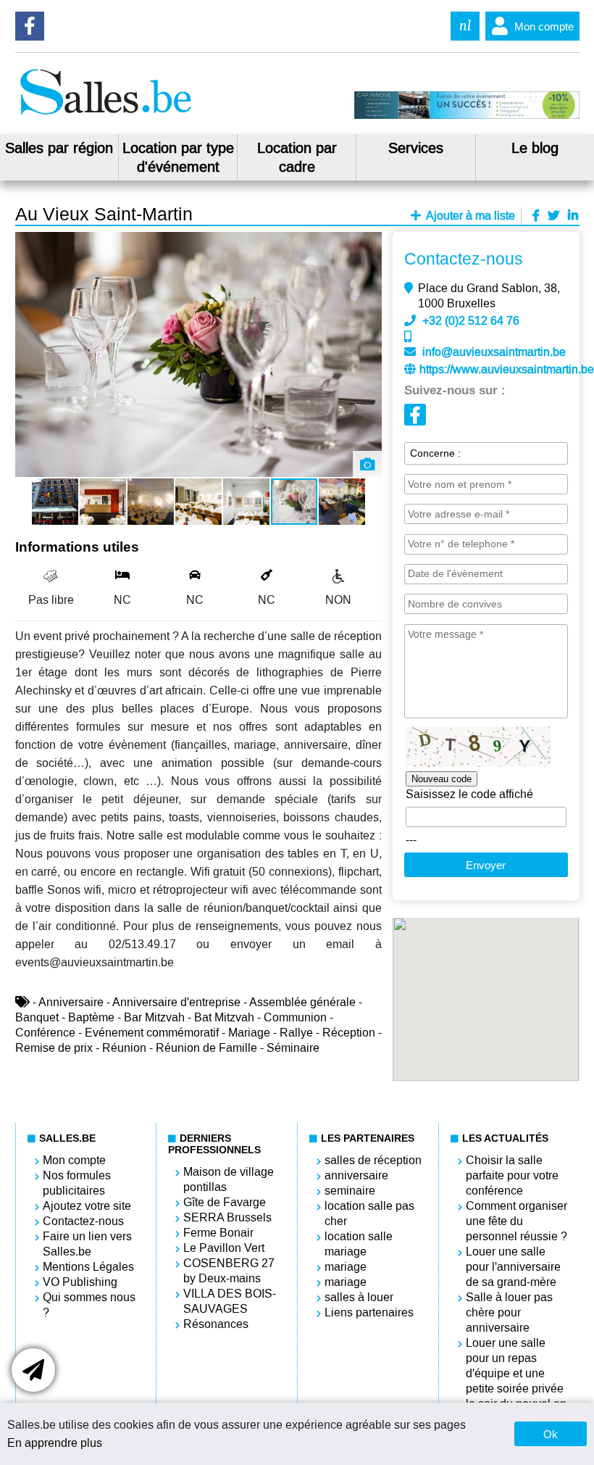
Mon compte (544, 26)
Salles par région (59, 147)
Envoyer (486, 865)
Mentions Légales (88, 1266)
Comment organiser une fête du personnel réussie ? (516, 1221)
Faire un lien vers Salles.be (87, 1244)
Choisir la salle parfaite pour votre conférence (512, 1175)
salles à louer (359, 1297)
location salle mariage (359, 1244)
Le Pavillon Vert (223, 1248)
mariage (346, 1266)
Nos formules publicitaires (77, 1183)
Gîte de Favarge (224, 1202)
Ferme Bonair (218, 1232)
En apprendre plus (54, 1443)
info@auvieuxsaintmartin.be (494, 352)
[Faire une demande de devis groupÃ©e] (33, 1370)
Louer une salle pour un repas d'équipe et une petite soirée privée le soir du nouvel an (516, 1373)
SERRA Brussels (227, 1217)
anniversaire (356, 1175)
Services (415, 147)
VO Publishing (80, 1282)
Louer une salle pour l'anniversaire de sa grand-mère (513, 1267)
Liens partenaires (369, 1312)
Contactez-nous (83, 1221)
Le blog (535, 147)
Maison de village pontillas (228, 1179)
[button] (368, 245)
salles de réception (373, 1160)
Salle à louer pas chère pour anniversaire (509, 1312)
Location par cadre (297, 157)
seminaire (350, 1190)
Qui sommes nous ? (89, 1305)
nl (465, 25)
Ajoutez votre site (87, 1205)
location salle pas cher (369, 1213)
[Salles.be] (105, 115)
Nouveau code (441, 778)
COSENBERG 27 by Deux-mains (229, 1271)
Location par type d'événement (178, 157)
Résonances (215, 1324)
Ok (550, 1434)
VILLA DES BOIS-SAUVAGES (229, 1301)
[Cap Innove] (467, 115)
